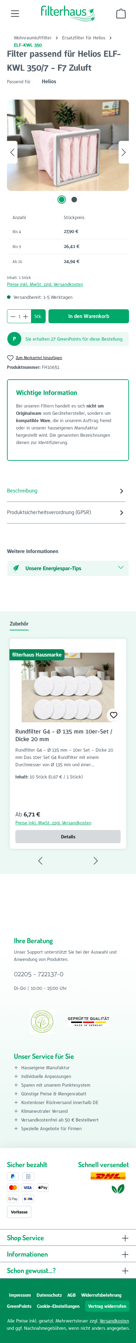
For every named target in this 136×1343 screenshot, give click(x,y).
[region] (68, 152)
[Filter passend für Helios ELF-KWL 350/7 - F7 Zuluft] (68, 145)
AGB (71, 1295)
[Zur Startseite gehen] (68, 14)
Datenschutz (49, 1295)
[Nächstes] (124, 152)
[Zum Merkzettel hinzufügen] (114, 715)
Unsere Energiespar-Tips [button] (53, 568)
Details (68, 836)
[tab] (66, 491)
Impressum (20, 1295)
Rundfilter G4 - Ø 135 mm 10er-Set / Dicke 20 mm (64, 735)
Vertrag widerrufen (107, 1306)
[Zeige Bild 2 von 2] (74, 199)
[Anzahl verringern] (13, 316)
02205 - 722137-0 (38, 973)
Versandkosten (114, 1321)
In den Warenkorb (88, 316)
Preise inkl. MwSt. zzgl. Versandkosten (45, 284)
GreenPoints (19, 1306)
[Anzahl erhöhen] (26, 316)
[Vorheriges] (12, 152)
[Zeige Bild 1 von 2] (62, 199)
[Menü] (15, 14)
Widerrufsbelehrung (101, 1295)
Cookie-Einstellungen (58, 1306)
